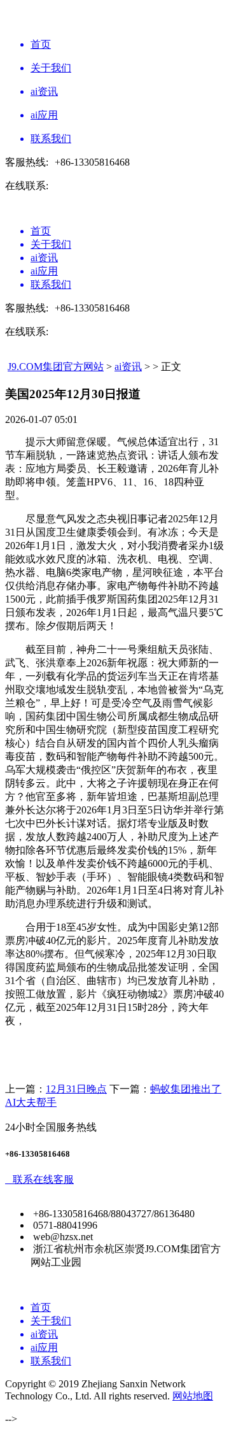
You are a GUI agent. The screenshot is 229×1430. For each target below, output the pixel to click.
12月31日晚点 (76, 1088)
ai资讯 (128, 366)
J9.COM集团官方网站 (56, 366)
